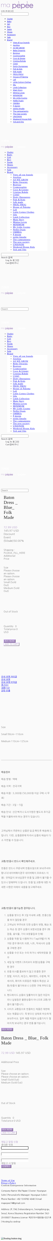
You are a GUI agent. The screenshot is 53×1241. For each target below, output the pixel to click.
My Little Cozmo (20, 98)
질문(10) (5, 688)
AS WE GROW (19, 48)
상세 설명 (5, 679)
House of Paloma (20, 77)
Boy (8, 26)
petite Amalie (18, 108)
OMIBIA (16, 103)
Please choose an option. (15, 1074)
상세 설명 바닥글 (9, 682)
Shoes (9, 32)
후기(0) (4, 685)
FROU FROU (18, 74)
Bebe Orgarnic (19, 50)
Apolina (16, 45)
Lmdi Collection (19, 87)
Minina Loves (19, 92)
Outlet (10, 18)
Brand (9, 40)
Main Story (18, 90)
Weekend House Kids (22, 119)
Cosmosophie (19, 55)
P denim (16, 106)
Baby (9, 21)
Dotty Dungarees (20, 66)
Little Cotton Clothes (22, 82)
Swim (9, 29)
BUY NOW (7, 1029)
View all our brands (21, 42)
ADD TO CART (8, 1133)
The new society (20, 114)
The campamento (20, 111)
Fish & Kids (17, 69)
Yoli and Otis (18, 121)
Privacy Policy (8, 1183)
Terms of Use (8, 1180)
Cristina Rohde (19, 61)
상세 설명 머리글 (9, 677)
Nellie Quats (18, 100)
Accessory (11, 34)
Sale (9, 37)
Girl (8, 24)
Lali (14, 79)
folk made (17, 71)
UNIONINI (17, 116)
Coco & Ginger (19, 58)
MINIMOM (17, 95)
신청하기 (6, 1166)
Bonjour (16, 53)
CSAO (15, 63)
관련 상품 (5, 690)
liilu (14, 84)
